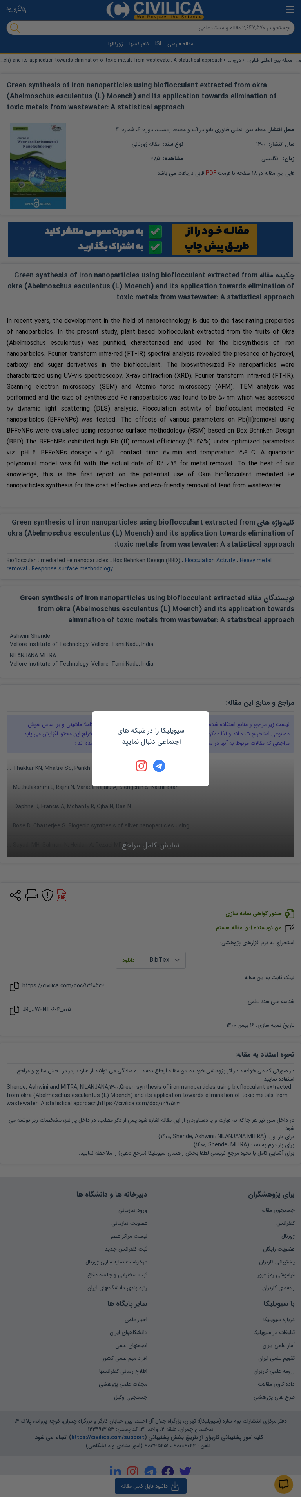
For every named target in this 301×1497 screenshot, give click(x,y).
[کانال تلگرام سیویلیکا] (159, 766)
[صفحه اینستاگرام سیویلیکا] (142, 766)
